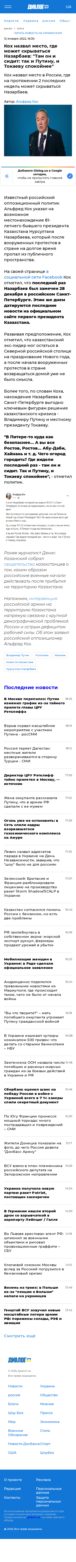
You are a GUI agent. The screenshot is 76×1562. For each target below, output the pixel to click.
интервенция (43, 598)
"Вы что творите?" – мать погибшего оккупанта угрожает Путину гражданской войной (34, 1017)
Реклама (43, 1480)
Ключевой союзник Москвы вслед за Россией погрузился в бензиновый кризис (34, 1269)
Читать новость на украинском (38, 33)
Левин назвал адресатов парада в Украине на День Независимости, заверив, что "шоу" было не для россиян (31, 858)
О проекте (13, 1480)
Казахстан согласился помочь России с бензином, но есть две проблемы (32, 914)
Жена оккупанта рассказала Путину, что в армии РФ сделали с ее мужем (30, 802)
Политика (41, 655)
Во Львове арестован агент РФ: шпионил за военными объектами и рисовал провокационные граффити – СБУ (34, 1242)
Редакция (12, 1489)
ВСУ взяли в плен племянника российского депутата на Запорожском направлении (33, 1170)
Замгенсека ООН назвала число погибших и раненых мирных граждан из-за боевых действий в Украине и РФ (34, 1068)
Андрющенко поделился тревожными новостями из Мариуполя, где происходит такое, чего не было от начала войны (32, 990)
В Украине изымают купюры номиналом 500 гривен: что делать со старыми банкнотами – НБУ (34, 1042)
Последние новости (31, 687)
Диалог (8, 29)
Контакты (12, 1498)
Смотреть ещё (20, 1336)
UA (68, 7)
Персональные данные (49, 1490)
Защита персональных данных (48, 1501)
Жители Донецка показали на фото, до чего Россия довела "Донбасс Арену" (32, 1147)
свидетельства (19, 564)
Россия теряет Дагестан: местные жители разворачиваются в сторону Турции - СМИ (30, 754)
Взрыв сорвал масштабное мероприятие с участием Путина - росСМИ (29, 730)
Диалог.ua (33, 1517)
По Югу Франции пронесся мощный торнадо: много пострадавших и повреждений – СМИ (33, 1122)
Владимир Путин (17, 655)
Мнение (60, 655)
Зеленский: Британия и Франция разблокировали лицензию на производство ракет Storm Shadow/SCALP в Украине (31, 887)
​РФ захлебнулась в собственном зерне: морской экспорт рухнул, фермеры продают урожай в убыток (32, 938)
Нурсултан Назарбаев (21, 669)
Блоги (20, 29)
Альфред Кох (27, 101)
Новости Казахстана (19, 662)
